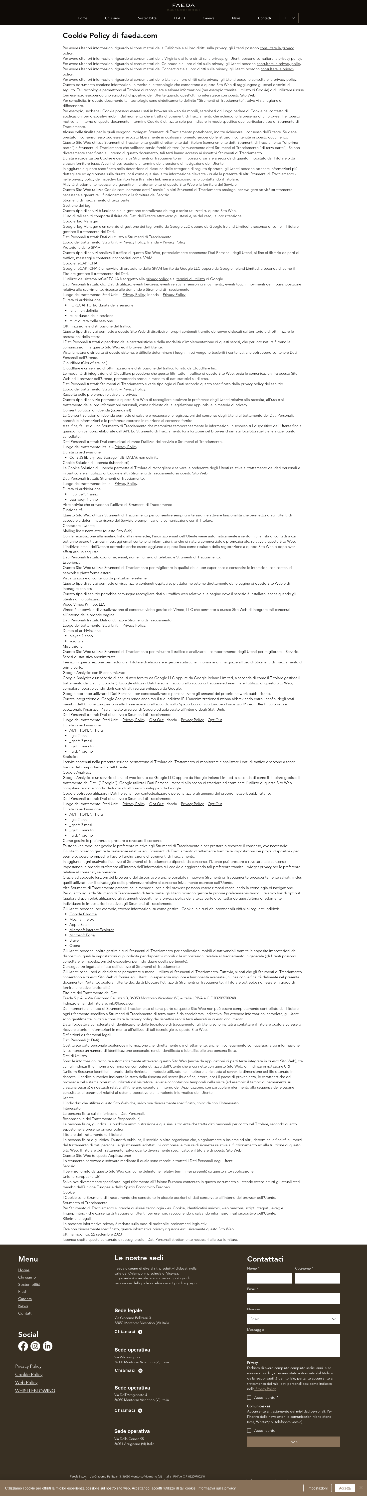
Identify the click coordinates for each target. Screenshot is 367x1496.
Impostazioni (318, 1488)
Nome (253, 1268)
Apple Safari (79, 924)
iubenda (69, 1239)
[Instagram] (35, 1346)
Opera (74, 945)
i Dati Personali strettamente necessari (177, 1239)
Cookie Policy (28, 1374)
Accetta (345, 1488)
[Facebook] (23, 1346)
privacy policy (157, 278)
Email (252, 1289)
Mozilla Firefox (81, 919)
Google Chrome (83, 914)
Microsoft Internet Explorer (91, 929)
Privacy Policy (134, 242)
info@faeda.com (122, 1003)
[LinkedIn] (47, 1346)
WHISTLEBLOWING (35, 1391)
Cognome (304, 1268)
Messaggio (255, 1329)
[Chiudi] (361, 1488)
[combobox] (293, 1319)
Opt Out (156, 719)
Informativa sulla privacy (216, 1488)
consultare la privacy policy (278, 58)
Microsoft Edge (82, 935)
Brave (74, 940)
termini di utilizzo (191, 278)
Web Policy (26, 1382)
